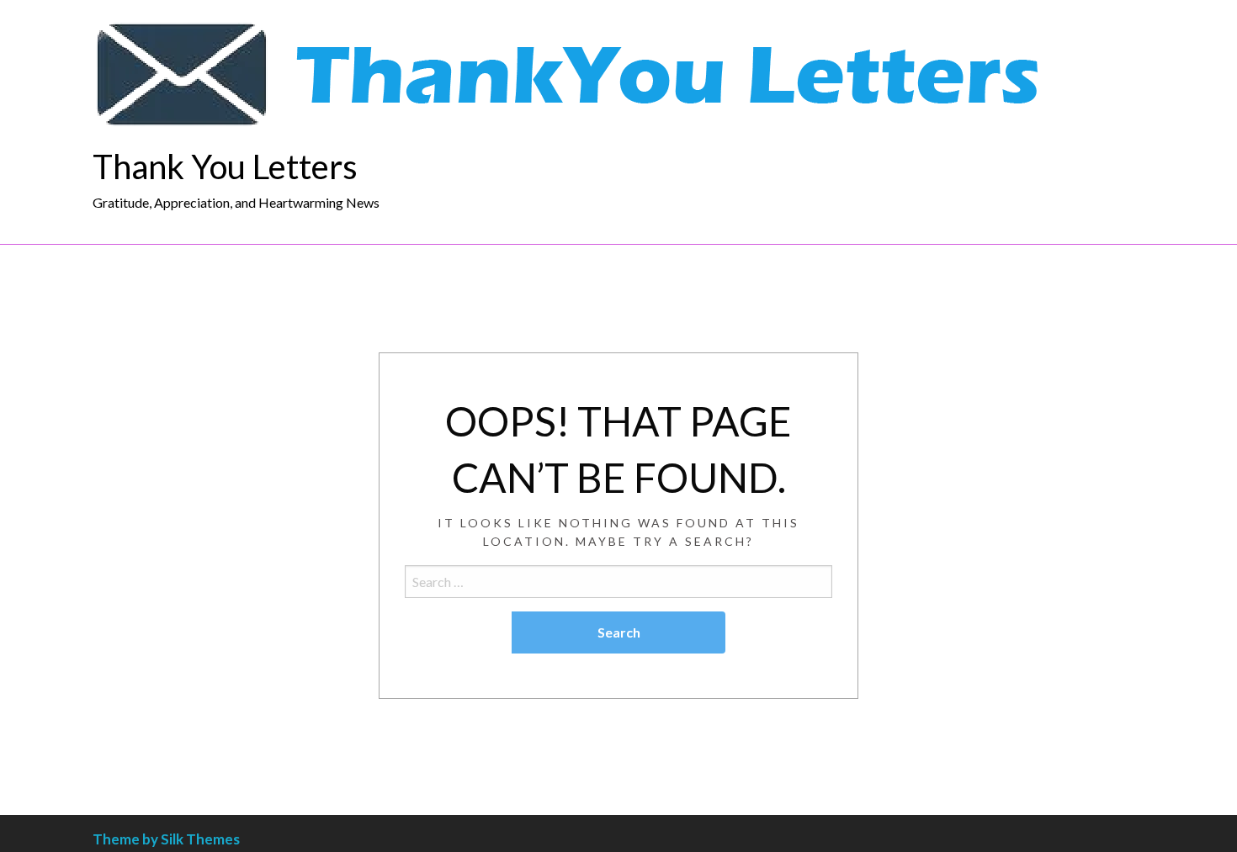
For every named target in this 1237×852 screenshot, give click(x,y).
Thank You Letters (225, 166)
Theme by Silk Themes (166, 839)
